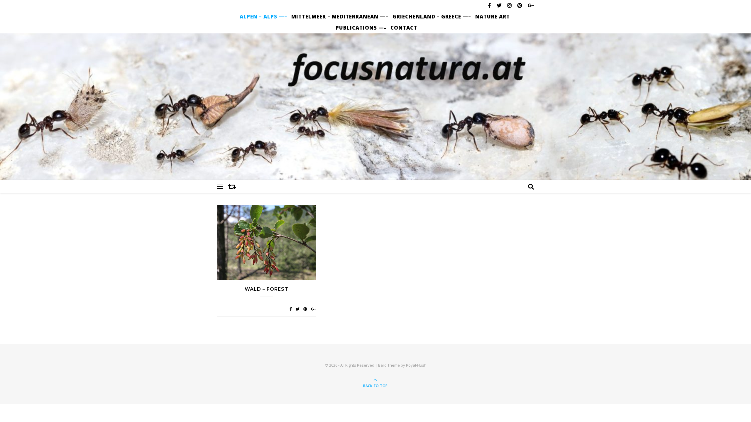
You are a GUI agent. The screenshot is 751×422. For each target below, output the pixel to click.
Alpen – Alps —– (263, 16)
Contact (403, 27)
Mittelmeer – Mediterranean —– (339, 16)
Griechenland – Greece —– (432, 16)
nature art (492, 16)
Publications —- (361, 27)
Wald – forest (266, 289)
